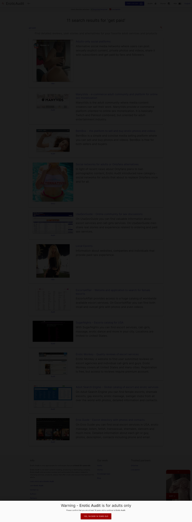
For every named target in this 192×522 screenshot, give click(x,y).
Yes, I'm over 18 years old (96, 516)
